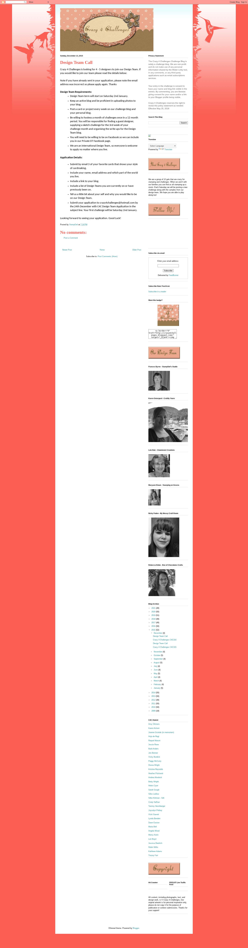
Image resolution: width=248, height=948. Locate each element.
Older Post (136, 250)
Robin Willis (153, 847)
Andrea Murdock (155, 777)
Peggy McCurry (154, 761)
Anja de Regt (153, 736)
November (158, 652)
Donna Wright (154, 765)
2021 (153, 608)
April (156, 677)
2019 (153, 615)
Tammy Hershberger (156, 806)
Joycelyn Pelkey (155, 810)
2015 (153, 630)
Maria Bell (152, 827)
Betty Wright (153, 782)
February (158, 684)
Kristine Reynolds (155, 769)
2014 (153, 693)
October (157, 655)
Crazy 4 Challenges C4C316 (164, 640)
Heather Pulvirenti (155, 773)
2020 (153, 612)
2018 (153, 619)
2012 (153, 700)
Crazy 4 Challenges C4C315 (164, 647)
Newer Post (67, 250)
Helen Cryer (153, 786)
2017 (153, 622)
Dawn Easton (153, 823)
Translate (168, 149)
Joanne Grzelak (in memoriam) (161, 732)
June (156, 670)
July (156, 666)
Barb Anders (153, 749)
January (157, 688)
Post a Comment (71, 238)
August (157, 663)
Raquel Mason (154, 740)
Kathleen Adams (155, 851)
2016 (153, 626)
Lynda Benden (154, 818)
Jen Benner (153, 753)
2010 (153, 707)
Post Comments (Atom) (107, 256)
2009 (153, 711)
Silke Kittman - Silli (156, 798)
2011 (153, 703)
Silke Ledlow (153, 794)
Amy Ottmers (154, 724)
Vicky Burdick (154, 757)
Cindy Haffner (154, 802)
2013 (153, 696)
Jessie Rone (153, 744)
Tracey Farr (153, 855)
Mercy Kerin (153, 835)
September (158, 659)
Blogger (136, 928)
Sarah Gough (153, 790)
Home (102, 250)
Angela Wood (153, 831)
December (158, 633)
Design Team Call (160, 636)
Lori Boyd (152, 839)
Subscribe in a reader (157, 291)
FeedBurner (173, 275)
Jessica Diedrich (155, 843)
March (156, 681)
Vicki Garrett (153, 814)
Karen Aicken (153, 728)
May (156, 673)
